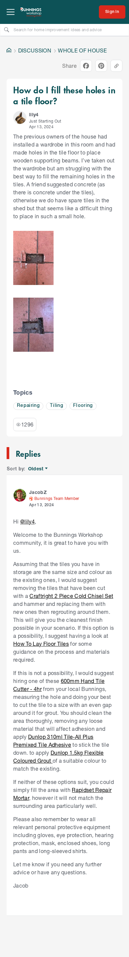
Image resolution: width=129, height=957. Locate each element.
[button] (19, 117)
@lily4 (27, 521)
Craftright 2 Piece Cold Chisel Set (71, 596)
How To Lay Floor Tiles (41, 643)
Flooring (83, 406)
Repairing (28, 406)
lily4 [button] (34, 114)
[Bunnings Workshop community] (31, 12)
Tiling (56, 406)
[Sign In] (112, 12)
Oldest (36, 469)
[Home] (9, 50)
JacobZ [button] (38, 492)
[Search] (6, 30)
